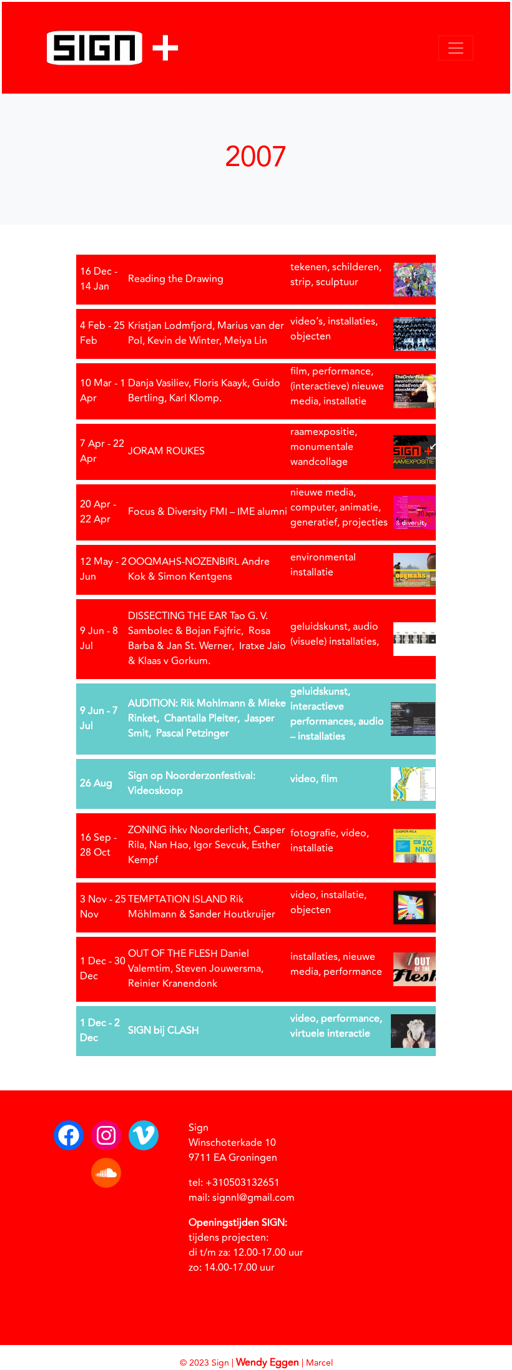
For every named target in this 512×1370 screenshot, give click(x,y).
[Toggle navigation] (455, 48)
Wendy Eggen (267, 1362)
